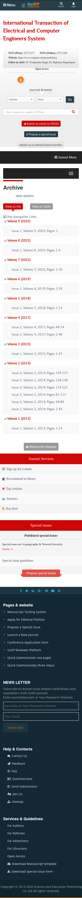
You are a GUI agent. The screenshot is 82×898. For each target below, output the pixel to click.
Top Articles (13, 488)
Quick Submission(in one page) (29, 658)
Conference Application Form (27, 642)
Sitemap (17, 802)
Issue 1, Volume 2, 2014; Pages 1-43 (37, 409)
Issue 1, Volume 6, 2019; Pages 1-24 (37, 288)
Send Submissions (24, 786)
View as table (41, 206)
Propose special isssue (41, 573)
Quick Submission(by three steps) (30, 665)
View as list (13, 206)
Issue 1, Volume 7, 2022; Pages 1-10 (37, 269)
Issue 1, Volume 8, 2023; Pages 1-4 (36, 250)
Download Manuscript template (34, 864)
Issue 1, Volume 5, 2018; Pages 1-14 (37, 308)
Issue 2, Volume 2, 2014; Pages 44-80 (38, 402)
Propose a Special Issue (23, 627)
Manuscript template (42, 446)
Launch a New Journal (22, 635)
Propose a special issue (42, 134)
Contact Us (19, 756)
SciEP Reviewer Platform (24, 650)
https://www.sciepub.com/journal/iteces (37, 57)
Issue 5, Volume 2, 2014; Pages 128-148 (40, 380)
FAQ (14, 771)
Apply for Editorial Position (26, 619)
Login (73, 6)
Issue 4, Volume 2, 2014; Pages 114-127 (40, 387)
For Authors (15, 826)
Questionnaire (21, 779)
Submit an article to (42, 124)
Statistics (11, 498)
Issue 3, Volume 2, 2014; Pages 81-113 (39, 394)
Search (61, 6)
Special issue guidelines (17, 560)
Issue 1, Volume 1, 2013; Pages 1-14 (37, 428)
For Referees (16, 833)
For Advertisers (18, 841)
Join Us (17, 794)
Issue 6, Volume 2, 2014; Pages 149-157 (40, 373)
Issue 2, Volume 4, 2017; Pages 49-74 (38, 327)
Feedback (18, 763)
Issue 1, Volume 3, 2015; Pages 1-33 (37, 354)
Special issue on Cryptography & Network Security (32, 544)
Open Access (16, 856)
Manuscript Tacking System (26, 612)
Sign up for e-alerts (18, 469)
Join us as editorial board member (42, 145)
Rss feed (11, 508)
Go (70, 99)
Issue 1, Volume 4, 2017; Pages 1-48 (37, 334)
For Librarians (17, 848)
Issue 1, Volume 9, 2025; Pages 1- (35, 231)
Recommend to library (20, 478)
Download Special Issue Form (32, 871)
